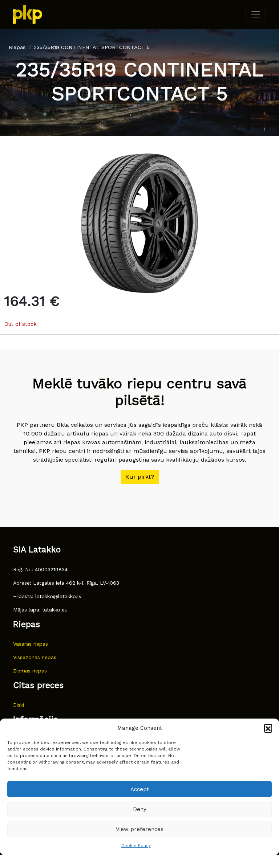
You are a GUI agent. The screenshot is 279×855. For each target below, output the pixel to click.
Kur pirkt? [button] (139, 476)
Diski (18, 705)
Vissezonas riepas (34, 657)
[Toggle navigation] (256, 14)
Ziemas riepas (30, 671)
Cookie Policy (136, 845)
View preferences (139, 829)
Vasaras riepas (30, 644)
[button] (268, 728)
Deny (139, 809)
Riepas (17, 47)
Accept (139, 789)
